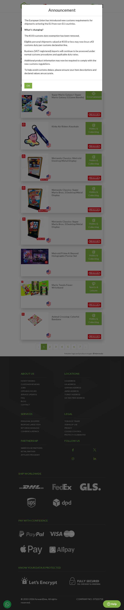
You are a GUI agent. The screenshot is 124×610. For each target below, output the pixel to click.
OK (28, 85)
